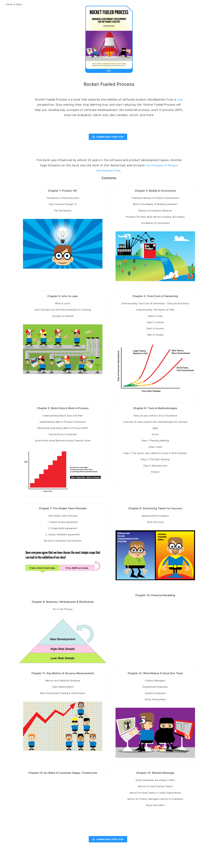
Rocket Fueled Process (109, 84)
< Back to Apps (13, 4)
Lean (180, 99)
